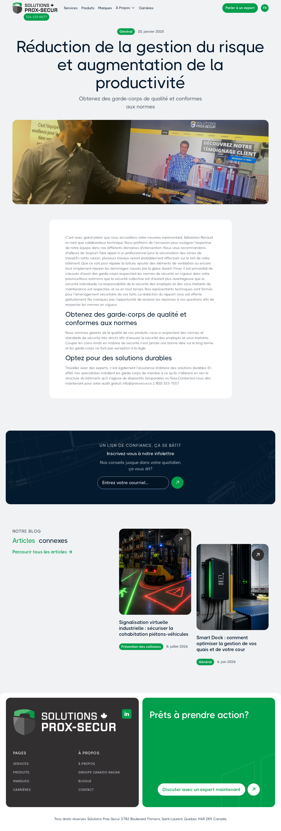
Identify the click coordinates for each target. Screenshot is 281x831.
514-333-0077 (36, 17)
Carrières (146, 8)
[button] (125, 8)
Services (71, 8)
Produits (87, 8)
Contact (86, 790)
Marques (105, 8)
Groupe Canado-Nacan (99, 772)
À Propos (86, 764)
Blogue (85, 781)
